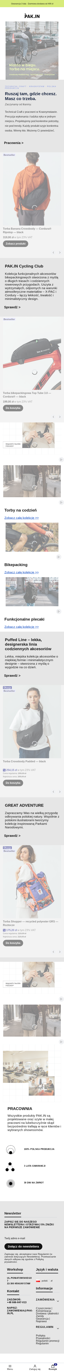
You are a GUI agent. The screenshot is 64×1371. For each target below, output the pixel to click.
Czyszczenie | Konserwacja (44, 1309)
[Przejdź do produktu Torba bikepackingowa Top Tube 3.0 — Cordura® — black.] (32, 353)
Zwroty (40, 1316)
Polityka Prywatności (43, 1337)
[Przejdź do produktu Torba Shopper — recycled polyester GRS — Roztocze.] (32, 881)
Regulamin (42, 1343)
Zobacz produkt (15, 243)
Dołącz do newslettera (23, 1246)
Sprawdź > (12, 307)
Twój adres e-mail (14, 1238)
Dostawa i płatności (47, 1313)
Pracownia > (13, 143)
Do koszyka (13, 408)
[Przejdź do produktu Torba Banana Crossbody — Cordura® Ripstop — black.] (32, 189)
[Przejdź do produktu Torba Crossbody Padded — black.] (32, 721)
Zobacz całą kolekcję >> (21, 518)
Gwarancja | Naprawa (43, 1320)
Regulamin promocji (47, 1340)
